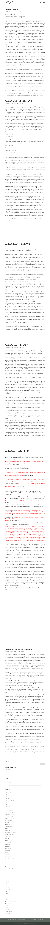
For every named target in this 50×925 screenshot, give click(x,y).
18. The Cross (7, 824)
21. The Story (7, 830)
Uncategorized (8, 913)
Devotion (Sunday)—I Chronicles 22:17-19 (18, 101)
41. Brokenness (8, 870)
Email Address (8, 769)
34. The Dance (8, 856)
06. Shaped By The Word (10, 800)
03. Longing (7, 794)
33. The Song (7, 854)
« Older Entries (8, 761)
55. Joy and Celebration (10, 897)
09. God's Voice (8, 806)
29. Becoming (7, 846)
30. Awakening (8, 848)
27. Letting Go (8, 842)
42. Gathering (7, 872)
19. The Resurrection (9, 826)
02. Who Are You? (8, 792)
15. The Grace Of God (9, 818)
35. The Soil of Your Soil (10, 858)
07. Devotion (21, 11)
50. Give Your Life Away (10, 887)
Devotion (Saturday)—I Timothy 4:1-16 (17, 244)
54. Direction (7, 895)
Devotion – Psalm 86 (12, 9)
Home (7, 919)
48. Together (7, 883)
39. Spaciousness (8, 866)
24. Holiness (7, 836)
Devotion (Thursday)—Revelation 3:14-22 (18, 649)
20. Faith (6, 828)
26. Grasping (7, 840)
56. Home (7, 899)
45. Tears (7, 878)
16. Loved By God (8, 820)
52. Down (7, 891)
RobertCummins (9, 11)
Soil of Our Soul (8, 911)
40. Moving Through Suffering (11, 868)
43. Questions (7, 874)
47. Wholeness (8, 881)
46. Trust (7, 879)
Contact (40, 919)
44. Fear (6, 876)
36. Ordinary (7, 860)
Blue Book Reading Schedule (18, 919)
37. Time (6, 862)
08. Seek (6, 804)
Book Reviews (8, 903)
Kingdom (7, 909)
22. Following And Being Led (11, 832)
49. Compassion (8, 885)
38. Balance (7, 864)
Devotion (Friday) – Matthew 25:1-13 (17, 451)
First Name (7, 774)
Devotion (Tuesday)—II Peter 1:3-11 (16, 345)
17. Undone (7, 822)
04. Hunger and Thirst (9, 796)
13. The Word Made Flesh (10, 814)
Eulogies (7, 905)
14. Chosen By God (9, 816)
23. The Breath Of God (9, 834)
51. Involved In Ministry (10, 889)
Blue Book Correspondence (10, 901)
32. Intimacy (7, 852)
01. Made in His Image (9, 790)
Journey (6, 907)
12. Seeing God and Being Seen (11, 812)
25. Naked (7, 838)
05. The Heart (8, 798)
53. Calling (7, 893)
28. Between (7, 844)
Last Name (7, 778)
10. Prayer (7, 808)
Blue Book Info (32, 919)
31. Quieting (7, 850)
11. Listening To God (9, 810)
